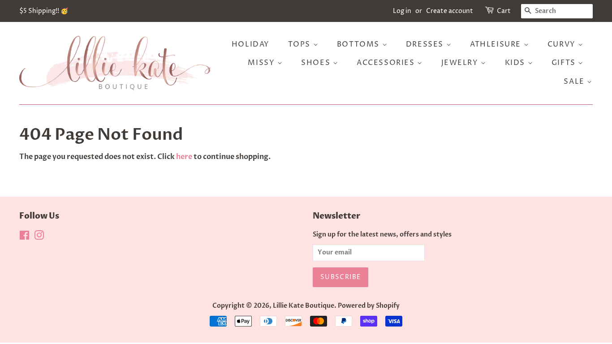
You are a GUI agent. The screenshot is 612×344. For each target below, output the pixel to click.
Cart (504, 11)
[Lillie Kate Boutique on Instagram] (39, 237)
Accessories (387, 63)
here (184, 157)
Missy (262, 63)
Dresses (426, 44)
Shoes (317, 63)
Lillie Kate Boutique (303, 306)
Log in (402, 11)
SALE (575, 81)
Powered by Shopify (369, 306)
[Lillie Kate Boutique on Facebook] (24, 237)
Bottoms (359, 44)
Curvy (562, 44)
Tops (300, 44)
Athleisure (497, 44)
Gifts (565, 63)
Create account (449, 11)
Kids (516, 63)
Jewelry (461, 63)
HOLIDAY (251, 44)
